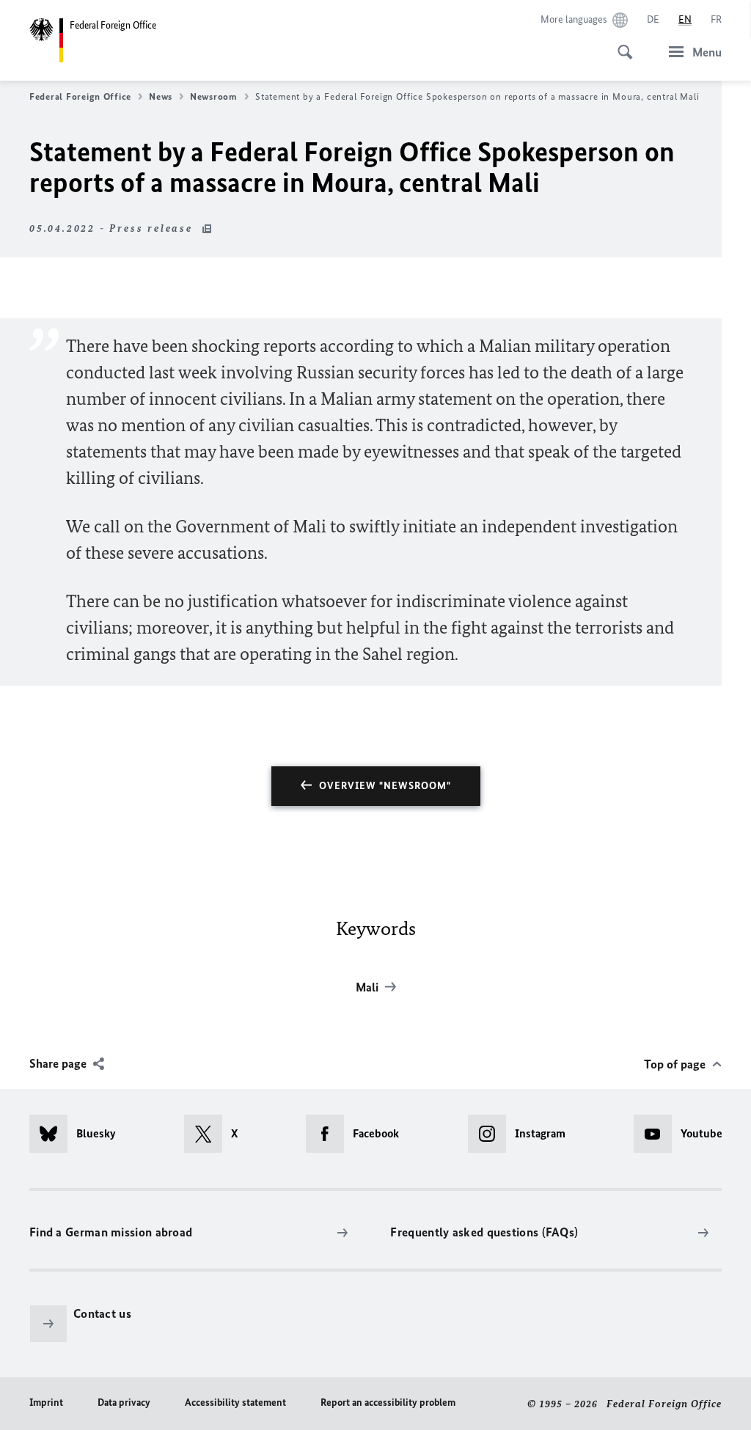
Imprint (46, 1402)
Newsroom (214, 96)
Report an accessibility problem (387, 1402)
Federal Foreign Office (80, 96)
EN (685, 19)
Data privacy (124, 1402)
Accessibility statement (235, 1402)
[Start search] (620, 44)
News (160, 96)
